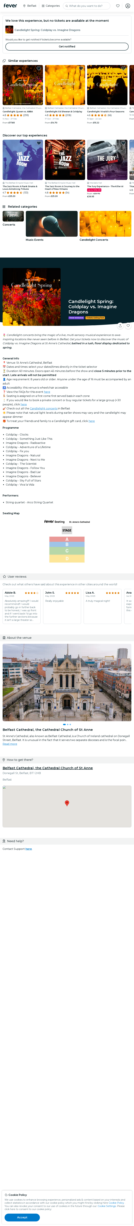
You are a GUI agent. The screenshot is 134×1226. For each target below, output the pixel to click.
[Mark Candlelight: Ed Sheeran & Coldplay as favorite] (81, 68)
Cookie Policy (116, 1202)
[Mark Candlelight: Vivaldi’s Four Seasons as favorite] (123, 68)
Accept (22, 1217)
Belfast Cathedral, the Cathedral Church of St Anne (48, 768)
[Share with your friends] (120, 326)
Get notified (67, 46)
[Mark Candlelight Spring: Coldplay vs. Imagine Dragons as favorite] (128, 326)
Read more (10, 744)
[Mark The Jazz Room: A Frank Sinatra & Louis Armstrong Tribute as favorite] (39, 143)
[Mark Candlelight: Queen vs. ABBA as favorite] (39, 68)
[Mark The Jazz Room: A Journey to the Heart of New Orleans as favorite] (81, 143)
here (47, 391)
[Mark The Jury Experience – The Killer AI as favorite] (123, 143)
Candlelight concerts (43, 408)
